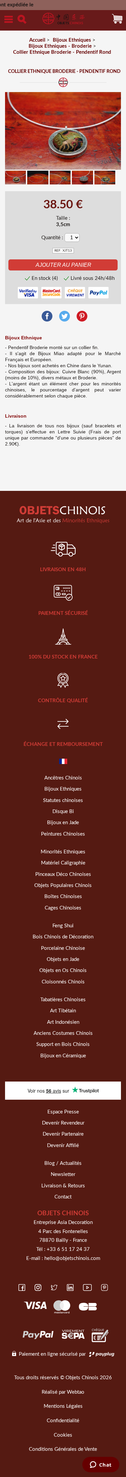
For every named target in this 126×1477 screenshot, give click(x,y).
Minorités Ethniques (63, 851)
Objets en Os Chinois (63, 970)
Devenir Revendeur (63, 1123)
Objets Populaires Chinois (63, 885)
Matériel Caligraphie (63, 863)
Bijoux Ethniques (63, 789)
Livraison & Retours (63, 1185)
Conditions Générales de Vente (63, 1449)
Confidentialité (63, 1420)
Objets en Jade (63, 959)
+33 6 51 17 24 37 (68, 1249)
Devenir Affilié (63, 1145)
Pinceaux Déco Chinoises (63, 874)
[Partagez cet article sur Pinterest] (82, 316)
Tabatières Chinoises (63, 999)
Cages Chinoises (63, 908)
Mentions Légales (63, 1406)
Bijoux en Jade (63, 822)
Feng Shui (63, 925)
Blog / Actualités (63, 1163)
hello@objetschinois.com (72, 1258)
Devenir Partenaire (63, 1134)
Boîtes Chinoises (63, 896)
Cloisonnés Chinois (63, 981)
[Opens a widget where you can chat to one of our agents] (100, 1465)
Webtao (75, 1392)
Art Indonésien (63, 1022)
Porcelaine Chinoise (63, 948)
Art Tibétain (63, 1010)
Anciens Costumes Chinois (63, 1033)
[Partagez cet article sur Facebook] (47, 316)
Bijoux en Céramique (63, 1055)
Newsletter (63, 1174)
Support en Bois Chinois (63, 1044)
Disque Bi (63, 811)
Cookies (63, 1435)
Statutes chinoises (63, 800)
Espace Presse (63, 1111)
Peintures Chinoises (63, 834)
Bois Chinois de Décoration (63, 936)
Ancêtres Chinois (63, 777)
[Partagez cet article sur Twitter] (64, 316)
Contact (63, 1196)
